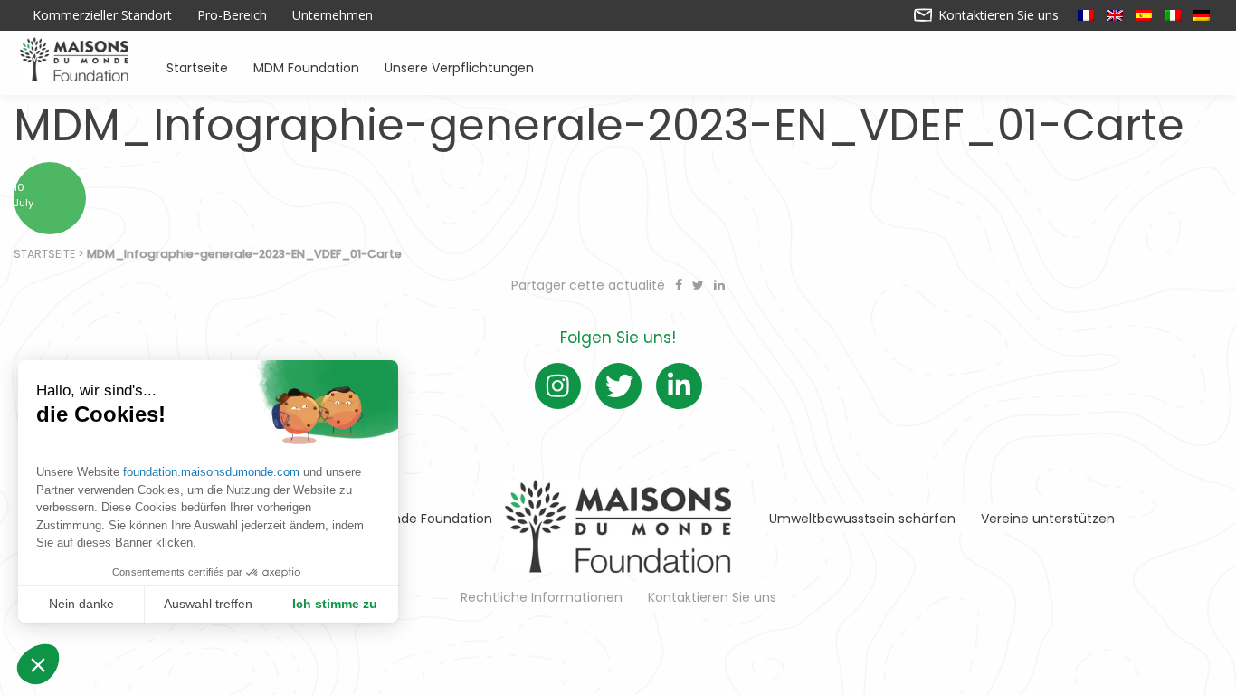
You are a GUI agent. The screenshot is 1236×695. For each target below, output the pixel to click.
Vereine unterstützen (1048, 518)
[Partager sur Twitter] (700, 285)
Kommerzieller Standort (102, 15)
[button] (38, 664)
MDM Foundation (306, 66)
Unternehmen (332, 15)
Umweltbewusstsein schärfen (862, 518)
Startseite (197, 66)
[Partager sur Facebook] (680, 285)
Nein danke (81, 603)
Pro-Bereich (232, 15)
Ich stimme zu (334, 603)
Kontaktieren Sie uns (997, 15)
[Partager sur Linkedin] (719, 285)
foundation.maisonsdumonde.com (211, 472)
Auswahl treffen (208, 603)
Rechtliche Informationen (542, 597)
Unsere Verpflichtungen (459, 66)
